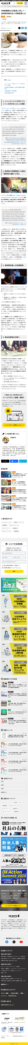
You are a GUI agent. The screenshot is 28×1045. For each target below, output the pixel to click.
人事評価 (17, 966)
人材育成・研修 (4, 970)
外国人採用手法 (4, 958)
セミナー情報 (4, 993)
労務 (2, 788)
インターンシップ (7, 522)
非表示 (9, 80)
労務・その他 (22, 980)
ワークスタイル (13, 968)
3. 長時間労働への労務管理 (10, 91)
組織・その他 (3, 972)
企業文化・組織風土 (5, 968)
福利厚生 (9, 980)
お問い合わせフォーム (7, 1005)
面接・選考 (8, 960)
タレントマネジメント (21, 968)
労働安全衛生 (3, 980)
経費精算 (17, 980)
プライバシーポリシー (5, 1036)
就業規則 (7, 978)
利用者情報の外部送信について (19, 1036)
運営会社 (3, 1037)
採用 (2, 781)
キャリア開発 (10, 970)
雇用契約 (17, 531)
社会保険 (3, 978)
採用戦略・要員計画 (21, 958)
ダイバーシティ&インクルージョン (8, 966)
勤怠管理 (11, 978)
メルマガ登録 (19, 3)
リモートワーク (6, 528)
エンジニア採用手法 (12, 958)
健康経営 (5, 525)
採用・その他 (14, 960)
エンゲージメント (7, 531)
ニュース (3, 996)
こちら (19, 568)
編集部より (4, 792)
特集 (22, 993)
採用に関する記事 (6, 954)
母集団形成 (3, 960)
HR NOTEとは (12, 996)
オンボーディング (14, 525)
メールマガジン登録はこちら (13, 425)
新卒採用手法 (3, 956)
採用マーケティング (19, 522)
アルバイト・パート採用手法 (19, 956)
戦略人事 (16, 528)
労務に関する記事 (6, 976)
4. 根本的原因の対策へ (9, 93)
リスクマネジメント (18, 978)
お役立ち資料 (14, 993)
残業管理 (4, 19)
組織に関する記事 (6, 964)
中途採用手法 (10, 956)
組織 (2, 785)
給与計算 (13, 980)
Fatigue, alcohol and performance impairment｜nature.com (17, 223)
